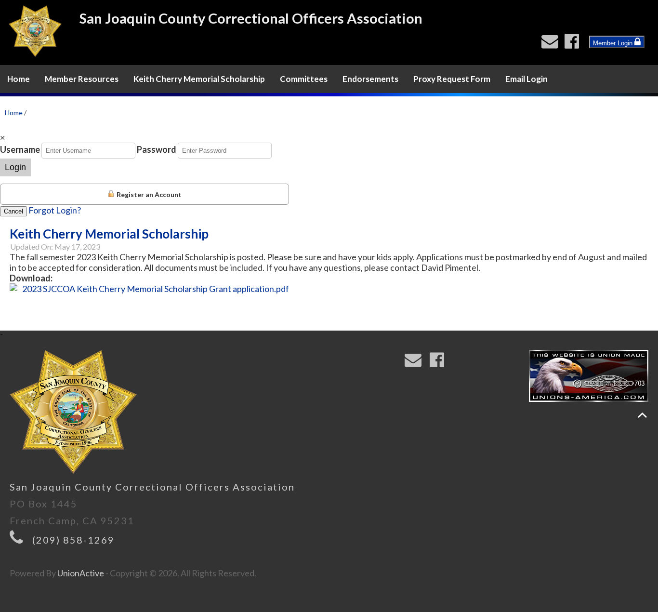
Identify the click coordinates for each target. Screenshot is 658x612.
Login (15, 167)
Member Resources (81, 79)
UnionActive (80, 573)
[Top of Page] (642, 415)
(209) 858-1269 (73, 539)
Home (18, 79)
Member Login (613, 43)
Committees (304, 79)
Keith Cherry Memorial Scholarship (199, 79)
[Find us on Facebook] (574, 44)
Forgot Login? (54, 210)
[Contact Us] (552, 44)
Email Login (526, 79)
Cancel (13, 211)
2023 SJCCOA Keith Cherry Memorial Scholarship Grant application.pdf (155, 288)
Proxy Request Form (451, 79)
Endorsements (370, 79)
